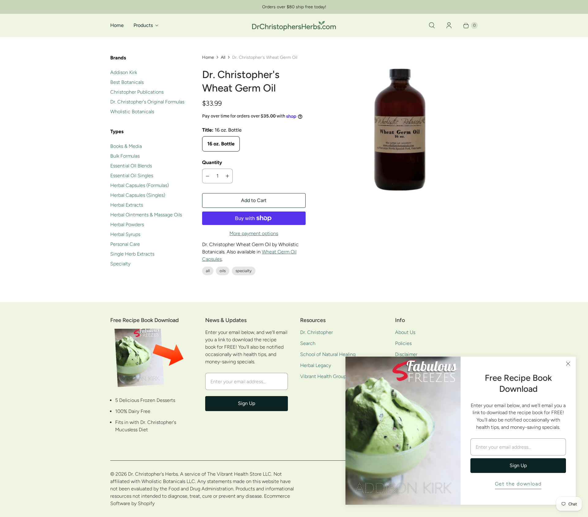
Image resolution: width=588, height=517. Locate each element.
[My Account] (449, 25)
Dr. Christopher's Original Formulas (147, 102)
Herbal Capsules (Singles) (137, 195)
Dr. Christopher (316, 332)
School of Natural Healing (328, 354)
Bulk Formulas (125, 156)
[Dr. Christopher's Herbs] (294, 25)
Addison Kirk (123, 72)
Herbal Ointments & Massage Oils (146, 215)
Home (117, 25)
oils (223, 270)
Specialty (120, 264)
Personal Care (125, 244)
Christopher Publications (137, 92)
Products (143, 25)
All (223, 57)
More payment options (253, 233)
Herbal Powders (127, 224)
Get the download (518, 484)
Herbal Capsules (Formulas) (139, 185)
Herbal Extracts (126, 205)
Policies (403, 343)
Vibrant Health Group (323, 376)
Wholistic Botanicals (132, 111)
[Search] (431, 25)
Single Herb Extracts (132, 254)
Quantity (212, 162)
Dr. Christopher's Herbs (153, 474)
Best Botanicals (127, 82)
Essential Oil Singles (131, 175)
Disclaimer (406, 354)
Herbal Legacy (315, 365)
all (208, 270)
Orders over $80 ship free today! (294, 6)
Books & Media (126, 146)
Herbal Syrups (125, 234)
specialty (244, 270)
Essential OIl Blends (131, 166)
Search (307, 343)
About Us (405, 332)
